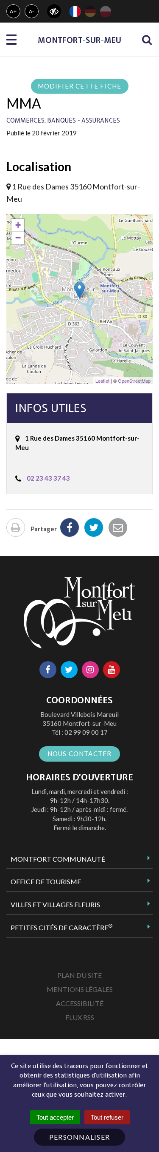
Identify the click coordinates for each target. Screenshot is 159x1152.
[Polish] (105, 11)
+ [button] (18, 225)
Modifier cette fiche (80, 86)
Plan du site (79, 975)
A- (32, 11)
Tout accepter (55, 1117)
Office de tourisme (46, 881)
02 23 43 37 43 (48, 478)
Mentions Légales (80, 989)
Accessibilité (79, 1003)
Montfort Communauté (58, 859)
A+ (13, 11)
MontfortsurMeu (79, 40)
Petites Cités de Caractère (61, 927)
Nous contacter (79, 753)
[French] (75, 11)
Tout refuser (107, 1117)
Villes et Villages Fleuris (55, 904)
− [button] (18, 237)
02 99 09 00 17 (86, 732)
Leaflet (102, 380)
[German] (90, 11)
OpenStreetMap (134, 380)
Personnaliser (79, 1137)
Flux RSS (79, 1017)
